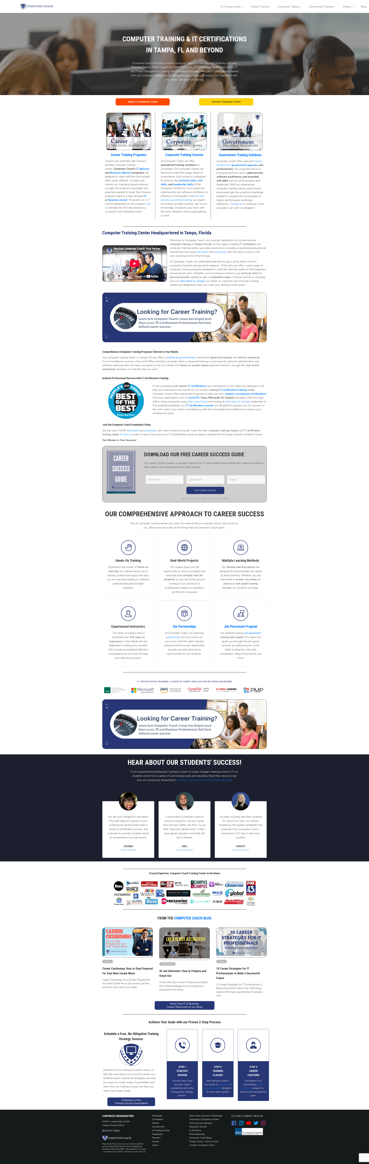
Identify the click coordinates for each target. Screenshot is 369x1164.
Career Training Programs (128, 155)
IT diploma (142, 169)
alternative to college (192, 281)
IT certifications (197, 386)
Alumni (155, 1141)
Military (155, 1123)
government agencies (244, 165)
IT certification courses (200, 405)
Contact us (236, 204)
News (198, 1130)
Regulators (157, 1134)
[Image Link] (36, 6)
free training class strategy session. (182, 1092)
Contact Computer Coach (201, 1145)
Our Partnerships (184, 626)
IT (145, 196)
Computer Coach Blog (192, 918)
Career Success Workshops (208, 1115)
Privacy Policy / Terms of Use (203, 1141)
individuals (202, 252)
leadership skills (183, 184)
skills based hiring (197, 401)
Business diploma (120, 172)
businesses (220, 252)
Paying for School (198, 1126)
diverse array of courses (181, 357)
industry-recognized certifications (245, 393)
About (155, 1145)
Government (158, 1126)
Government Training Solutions (240, 155)
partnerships (173, 637)
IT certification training (233, 390)
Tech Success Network (200, 1123)
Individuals (157, 1115)
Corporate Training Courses (184, 155)
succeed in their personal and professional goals (204, 780)
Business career (118, 200)
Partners (156, 1137)
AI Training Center (161, 1130)
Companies (157, 1119)
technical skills (187, 180)
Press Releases (197, 1134)
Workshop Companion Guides (204, 1119)
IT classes (223, 1084)
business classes (212, 1088)
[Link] (184, 613)
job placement (252, 633)
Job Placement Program (240, 626)
